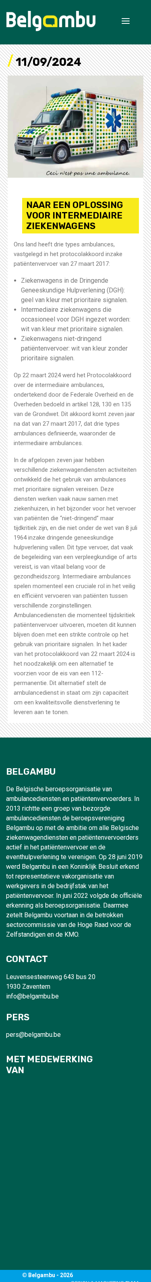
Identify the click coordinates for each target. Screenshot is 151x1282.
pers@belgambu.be (33, 1034)
